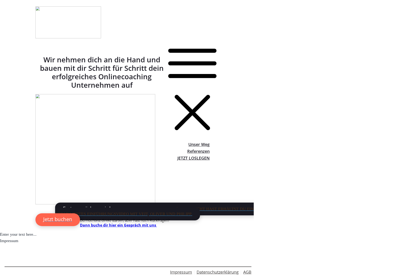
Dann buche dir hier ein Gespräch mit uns (118, 225)
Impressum (181, 272)
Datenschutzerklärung (218, 272)
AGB (247, 272)
